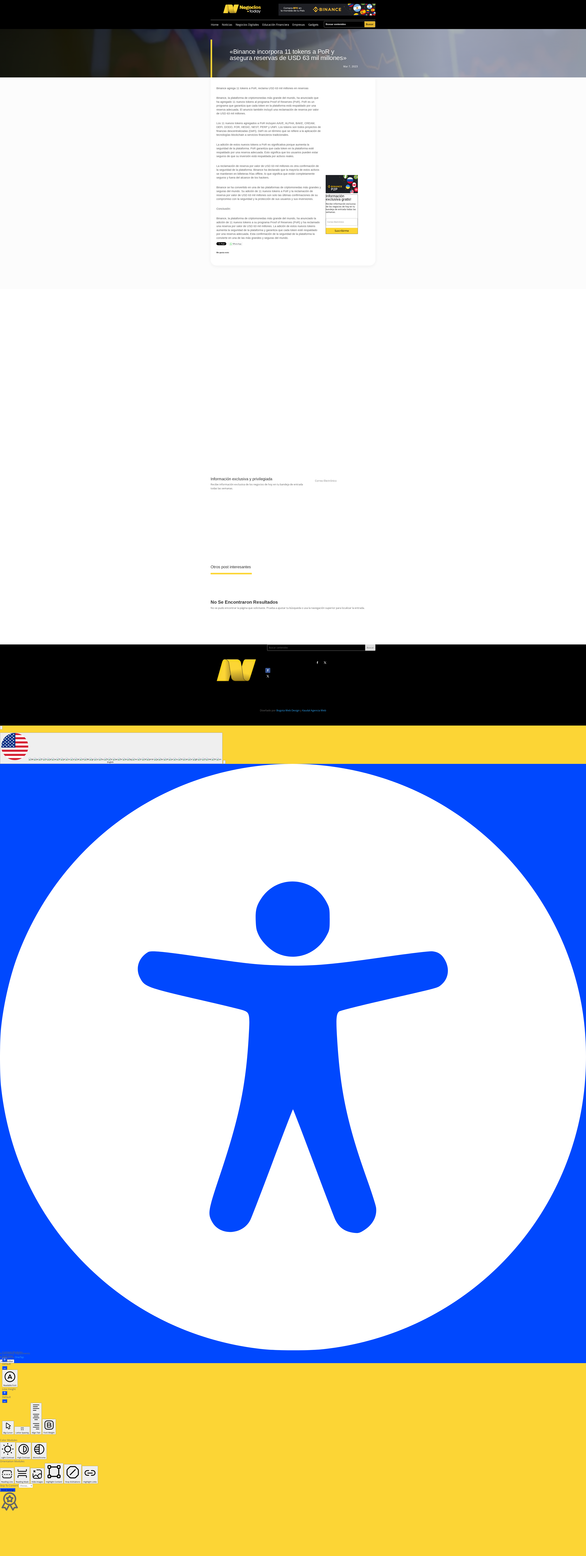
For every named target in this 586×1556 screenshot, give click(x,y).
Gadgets (313, 25)
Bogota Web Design (288, 710)
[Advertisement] (342, 129)
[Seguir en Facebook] (317, 662)
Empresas (298, 25)
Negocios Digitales (247, 25)
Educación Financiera (275, 25)
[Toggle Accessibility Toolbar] (1, 728)
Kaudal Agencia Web (314, 710)
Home (215, 25)
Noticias (227, 25)
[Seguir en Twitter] (325, 662)
